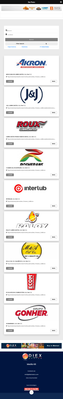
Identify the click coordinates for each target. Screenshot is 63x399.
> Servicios (24, 47)
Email (53, 81)
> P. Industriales (44, 47)
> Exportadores (11, 47)
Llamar (10, 81)
